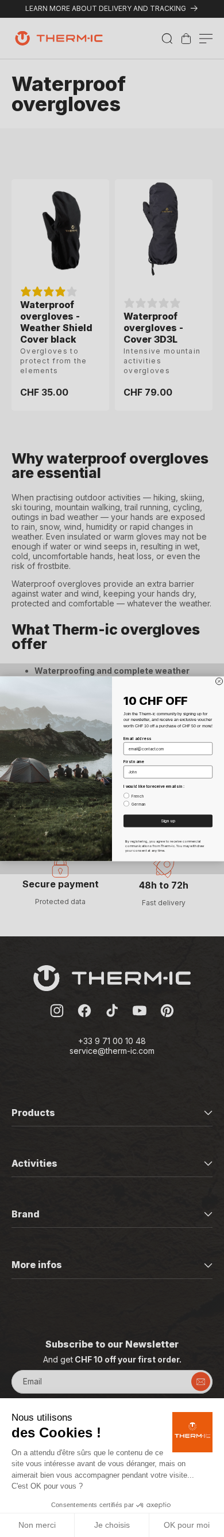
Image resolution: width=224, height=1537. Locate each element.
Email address (137, 738)
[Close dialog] (219, 681)
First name (133, 761)
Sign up (168, 820)
